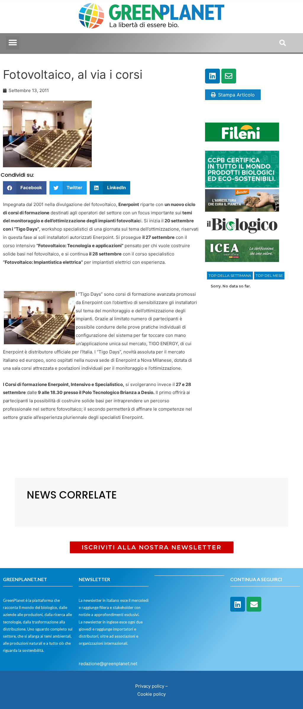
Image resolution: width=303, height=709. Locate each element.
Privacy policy (149, 686)
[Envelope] (228, 76)
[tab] (230, 275)
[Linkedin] (212, 76)
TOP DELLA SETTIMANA (230, 275)
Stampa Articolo (236, 95)
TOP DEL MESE (269, 275)
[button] (12, 42)
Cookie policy (151, 694)
